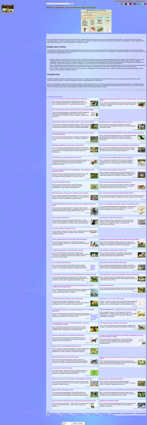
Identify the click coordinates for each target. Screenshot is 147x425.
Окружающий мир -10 (68, 414)
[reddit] (132, 4)
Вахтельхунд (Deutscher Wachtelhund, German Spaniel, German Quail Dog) (122, 133)
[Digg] (130, 4)
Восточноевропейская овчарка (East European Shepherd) (69, 98)
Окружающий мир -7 (129, 413)
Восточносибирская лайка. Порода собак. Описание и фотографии (73, 109)
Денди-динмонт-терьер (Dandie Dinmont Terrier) (66, 346)
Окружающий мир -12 (95, 414)
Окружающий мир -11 (81, 414)
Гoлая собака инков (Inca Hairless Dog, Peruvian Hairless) (69, 239)
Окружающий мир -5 (103, 413)
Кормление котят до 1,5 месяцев (62, 368)
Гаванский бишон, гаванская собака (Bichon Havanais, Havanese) (119, 274)
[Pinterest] (145, 4)
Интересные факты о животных (131, 1)
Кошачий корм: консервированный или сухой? (66, 157)
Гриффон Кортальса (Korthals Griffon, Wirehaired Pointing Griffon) (119, 239)
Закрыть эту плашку (77, 423)
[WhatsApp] (141, 4)
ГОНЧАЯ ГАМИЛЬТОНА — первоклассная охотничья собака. (118, 309)
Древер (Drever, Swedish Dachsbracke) (111, 379)
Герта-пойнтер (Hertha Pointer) (61, 262)
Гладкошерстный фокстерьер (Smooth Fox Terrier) (67, 250)
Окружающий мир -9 (55, 414)
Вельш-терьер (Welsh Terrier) (61, 182)
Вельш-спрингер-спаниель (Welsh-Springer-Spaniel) (115, 182)
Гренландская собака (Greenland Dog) (111, 217)
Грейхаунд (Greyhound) (107, 285)
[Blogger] (128, 4)
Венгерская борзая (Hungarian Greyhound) (112, 169)
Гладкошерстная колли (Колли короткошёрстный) (67, 298)
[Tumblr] (137, 4)
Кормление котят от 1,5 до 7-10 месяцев (112, 298)
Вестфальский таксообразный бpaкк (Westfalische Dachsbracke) (119, 145)
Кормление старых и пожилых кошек (63, 228)
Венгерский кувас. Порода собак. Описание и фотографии (70, 193)
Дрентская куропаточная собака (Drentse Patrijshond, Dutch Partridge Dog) (122, 389)
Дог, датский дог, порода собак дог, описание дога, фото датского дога (74, 400)
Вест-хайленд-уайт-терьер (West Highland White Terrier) (116, 193)
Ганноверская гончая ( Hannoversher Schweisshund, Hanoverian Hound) (74, 274)
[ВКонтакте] (122, 4)
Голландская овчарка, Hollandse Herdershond (113, 323)
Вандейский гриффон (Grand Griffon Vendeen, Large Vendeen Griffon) (73, 122)
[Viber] (139, 4)
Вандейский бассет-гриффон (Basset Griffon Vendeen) (116, 122)
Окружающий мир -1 (52, 413)
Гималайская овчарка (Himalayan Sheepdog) (113, 262)
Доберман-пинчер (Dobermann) (109, 400)
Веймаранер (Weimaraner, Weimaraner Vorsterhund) (67, 145)
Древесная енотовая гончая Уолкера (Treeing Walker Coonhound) (72, 379)
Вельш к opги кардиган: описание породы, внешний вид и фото (119, 204)
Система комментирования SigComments (54, 96)
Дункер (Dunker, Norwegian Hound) (62, 389)
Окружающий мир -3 (78, 413)
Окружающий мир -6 (116, 413)
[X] (126, 4)
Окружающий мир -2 (65, 413)
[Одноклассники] (124, 4)
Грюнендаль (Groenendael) (60, 217)
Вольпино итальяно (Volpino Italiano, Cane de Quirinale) (116, 157)
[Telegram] (143, 4)
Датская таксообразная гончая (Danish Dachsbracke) (68, 335)
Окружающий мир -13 (108, 414)
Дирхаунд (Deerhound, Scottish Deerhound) (65, 357)
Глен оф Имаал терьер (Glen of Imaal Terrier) (113, 250)
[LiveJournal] (135, 4)
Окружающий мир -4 (91, 413)
